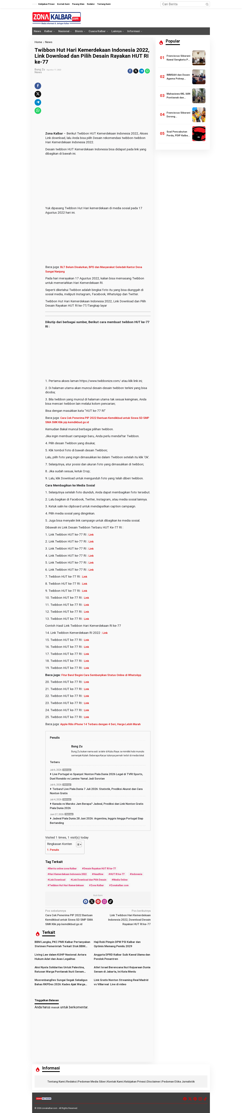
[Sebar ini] (130, 71)
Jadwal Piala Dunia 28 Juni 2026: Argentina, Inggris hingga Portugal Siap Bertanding (96, 821)
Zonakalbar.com (120, 885)
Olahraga (66, 770)
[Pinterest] (98, 901)
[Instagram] (104, 901)
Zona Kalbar (97, 885)
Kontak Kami (115, 1081)
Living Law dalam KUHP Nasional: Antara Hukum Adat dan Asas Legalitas (60, 957)
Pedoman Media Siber (92, 1081)
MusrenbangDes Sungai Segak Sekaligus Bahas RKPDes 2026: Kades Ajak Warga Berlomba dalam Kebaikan (61, 982)
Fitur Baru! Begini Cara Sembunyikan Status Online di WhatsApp (101, 675)
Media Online (120, 879)
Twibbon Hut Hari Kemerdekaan (66, 885)
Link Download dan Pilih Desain (89, 879)
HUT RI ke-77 (117, 874)
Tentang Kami (56, 1081)
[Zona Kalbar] (56, 18)
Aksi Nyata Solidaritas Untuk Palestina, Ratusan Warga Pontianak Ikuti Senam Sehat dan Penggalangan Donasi (59, 970)
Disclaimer (153, 1081)
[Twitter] (91, 901)
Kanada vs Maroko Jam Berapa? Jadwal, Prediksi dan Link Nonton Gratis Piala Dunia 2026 (96, 806)
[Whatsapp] (147, 71)
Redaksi (71, 1081)
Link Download (57, 879)
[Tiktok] (110, 901)
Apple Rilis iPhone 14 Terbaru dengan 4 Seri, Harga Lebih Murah (100, 724)
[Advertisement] (98, 107)
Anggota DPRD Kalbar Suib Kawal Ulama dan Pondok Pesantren (122, 957)
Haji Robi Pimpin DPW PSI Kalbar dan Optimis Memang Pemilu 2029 (117, 944)
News (38, 72)
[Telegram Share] (141, 71)
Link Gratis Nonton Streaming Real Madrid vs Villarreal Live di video (121, 982)
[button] (207, 4)
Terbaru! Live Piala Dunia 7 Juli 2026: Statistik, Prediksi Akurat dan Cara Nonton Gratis (96, 791)
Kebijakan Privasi (135, 1081)
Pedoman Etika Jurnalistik (178, 1081)
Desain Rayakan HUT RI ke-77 (100, 868)
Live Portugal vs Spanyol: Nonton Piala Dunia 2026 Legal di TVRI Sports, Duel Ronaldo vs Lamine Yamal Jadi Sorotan (96, 776)
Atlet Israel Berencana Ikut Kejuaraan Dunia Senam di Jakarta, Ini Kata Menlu (122, 969)
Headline (98, 874)
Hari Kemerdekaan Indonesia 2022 (68, 874)
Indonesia (136, 874)
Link (91, 534)
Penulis (54, 849)
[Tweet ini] (135, 71)
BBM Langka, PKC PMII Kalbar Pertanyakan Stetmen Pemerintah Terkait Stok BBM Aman (62, 944)
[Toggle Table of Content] (77, 844)
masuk (55, 1007)
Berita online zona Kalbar (63, 868)
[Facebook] (85, 901)
